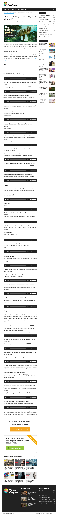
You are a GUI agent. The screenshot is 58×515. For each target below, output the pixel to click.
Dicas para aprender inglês (44, 24)
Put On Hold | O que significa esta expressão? (32, 504)
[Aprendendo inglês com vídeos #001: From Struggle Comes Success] (52, 63)
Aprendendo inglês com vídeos (45, 26)
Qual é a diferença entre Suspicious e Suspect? (19, 481)
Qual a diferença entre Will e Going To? (43, 100)
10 (23, 21)
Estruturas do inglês (43, 28)
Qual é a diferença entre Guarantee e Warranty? (30, 468)
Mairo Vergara (7, 21)
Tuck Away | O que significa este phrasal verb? (32, 492)
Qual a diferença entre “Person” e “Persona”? (8, 481)
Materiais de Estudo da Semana (45, 34)
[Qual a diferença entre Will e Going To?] (52, 101)
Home (5, 12)
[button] (53, 9)
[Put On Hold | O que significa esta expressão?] (24, 505)
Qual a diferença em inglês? (11, 12)
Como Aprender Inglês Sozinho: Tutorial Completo (42, 50)
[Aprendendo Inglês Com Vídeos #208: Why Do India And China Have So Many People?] (52, 76)
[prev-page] (34, 456)
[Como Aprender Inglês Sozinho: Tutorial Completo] (52, 51)
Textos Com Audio (43, 32)
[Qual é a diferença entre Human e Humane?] (31, 475)
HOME (5, 9)
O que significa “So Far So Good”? (43, 94)
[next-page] (36, 456)
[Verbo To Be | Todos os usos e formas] (52, 45)
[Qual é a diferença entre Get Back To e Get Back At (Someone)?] (20, 462)
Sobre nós (14, 9)
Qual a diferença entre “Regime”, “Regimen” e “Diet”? (8, 468)
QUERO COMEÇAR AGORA (20, 429)
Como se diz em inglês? (44, 19)
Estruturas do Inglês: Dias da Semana (43, 88)
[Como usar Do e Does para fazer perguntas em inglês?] (52, 70)
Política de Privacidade (47, 513)
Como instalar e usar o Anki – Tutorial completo (43, 57)
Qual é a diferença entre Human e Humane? (30, 481)
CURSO (9, 9)
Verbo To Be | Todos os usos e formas (43, 44)
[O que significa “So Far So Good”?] (52, 95)
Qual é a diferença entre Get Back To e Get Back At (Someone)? (20, 468)
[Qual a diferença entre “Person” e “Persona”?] (9, 475)
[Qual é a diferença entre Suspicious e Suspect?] (20, 475)
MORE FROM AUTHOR (18, 456)
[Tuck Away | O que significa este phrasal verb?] (24, 493)
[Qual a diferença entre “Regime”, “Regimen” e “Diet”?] (9, 462)
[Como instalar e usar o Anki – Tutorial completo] (52, 57)
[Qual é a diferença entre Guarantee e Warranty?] (31, 462)
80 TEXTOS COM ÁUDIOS (22, 9)
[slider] (34, 78)
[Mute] (31, 79)
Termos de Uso (39, 513)
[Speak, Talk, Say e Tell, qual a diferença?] (52, 83)
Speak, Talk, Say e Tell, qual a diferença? (43, 82)
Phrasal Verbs (42, 17)
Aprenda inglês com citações (45, 36)
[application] (20, 78)
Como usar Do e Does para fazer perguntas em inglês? (43, 69)
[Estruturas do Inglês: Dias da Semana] (52, 89)
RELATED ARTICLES (8, 456)
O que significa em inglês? (44, 15)
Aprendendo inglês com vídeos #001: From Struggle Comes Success (43, 63)
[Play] (5, 79)
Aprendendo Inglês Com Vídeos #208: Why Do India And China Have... (43, 76)
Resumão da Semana (43, 30)
